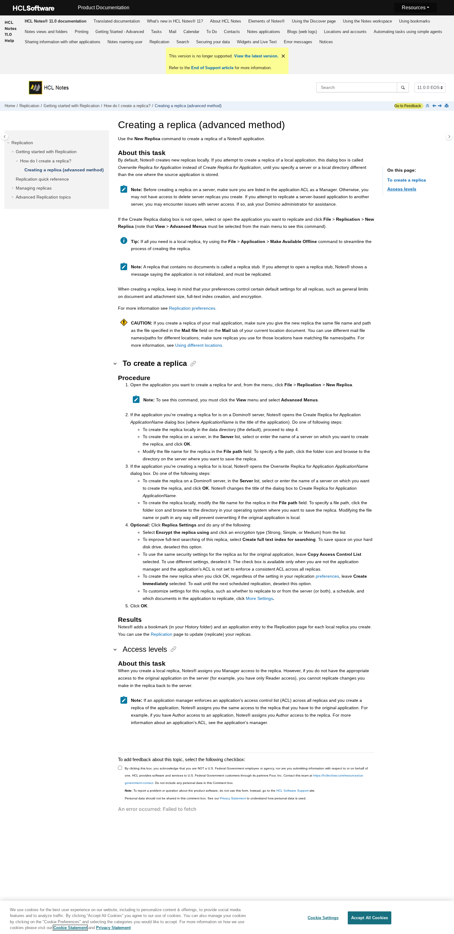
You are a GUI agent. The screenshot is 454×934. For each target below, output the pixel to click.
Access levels (401, 188)
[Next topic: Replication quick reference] (440, 106)
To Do (211, 31)
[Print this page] (447, 106)
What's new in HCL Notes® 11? (175, 21)
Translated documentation (117, 21)
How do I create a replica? (127, 106)
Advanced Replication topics (43, 197)
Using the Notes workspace (367, 21)
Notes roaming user (124, 42)
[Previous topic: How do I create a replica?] (435, 106)
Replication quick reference (42, 178)
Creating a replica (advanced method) (188, 106)
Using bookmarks (414, 21)
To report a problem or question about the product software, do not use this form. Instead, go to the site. (220, 790)
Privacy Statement (233, 798)
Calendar (191, 31)
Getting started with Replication (71, 106)
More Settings (259, 598)
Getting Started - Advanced (119, 31)
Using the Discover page (314, 21)
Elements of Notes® (266, 21)
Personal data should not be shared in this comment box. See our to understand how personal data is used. (215, 798)
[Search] (403, 87)
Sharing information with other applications (62, 42)
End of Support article (212, 67)
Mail (172, 31)
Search (182, 42)
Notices (326, 42)
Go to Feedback (407, 106)
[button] (8, 143)
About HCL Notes (225, 21)
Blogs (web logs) (302, 31)
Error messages (298, 42)
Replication (159, 42)
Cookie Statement (70, 927)
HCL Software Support (292, 790)
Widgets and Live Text (257, 42)
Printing (81, 31)
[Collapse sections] (428, 106)
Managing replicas (34, 187)
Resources (414, 7)
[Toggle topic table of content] (449, 136)
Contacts (232, 31)
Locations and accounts (345, 31)
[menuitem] (55, 21)
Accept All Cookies (369, 917)
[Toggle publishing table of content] (5, 136)
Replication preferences (192, 308)
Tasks (156, 31)
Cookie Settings (323, 917)
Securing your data (213, 42)
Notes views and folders (46, 31)
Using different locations (198, 345)
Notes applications (263, 31)
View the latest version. (256, 56)
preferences (327, 576)
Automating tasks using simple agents (408, 31)
